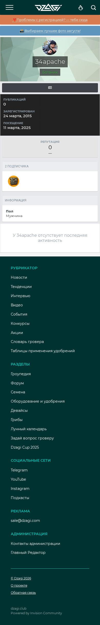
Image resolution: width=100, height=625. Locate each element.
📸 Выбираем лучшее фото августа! (50, 31)
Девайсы (19, 410)
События (19, 314)
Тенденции (21, 286)
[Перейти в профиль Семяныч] (13, 181)
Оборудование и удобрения (38, 401)
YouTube (18, 479)
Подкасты (20, 497)
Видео (17, 305)
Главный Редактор (28, 552)
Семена (18, 392)
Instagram (20, 488)
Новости (19, 277)
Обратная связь (23, 593)
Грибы (17, 419)
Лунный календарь (29, 429)
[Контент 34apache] (50, 87)
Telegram (19, 470)
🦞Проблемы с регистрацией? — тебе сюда (50, 20)
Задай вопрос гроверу (32, 438)
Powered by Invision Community (36, 613)
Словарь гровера (27, 341)
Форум (17, 383)
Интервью (20, 296)
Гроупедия (21, 374)
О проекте (19, 585)
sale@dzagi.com (25, 520)
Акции (17, 332)
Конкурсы (20, 323)
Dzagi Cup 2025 (25, 447)
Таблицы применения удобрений (43, 351)
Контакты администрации (35, 543)
